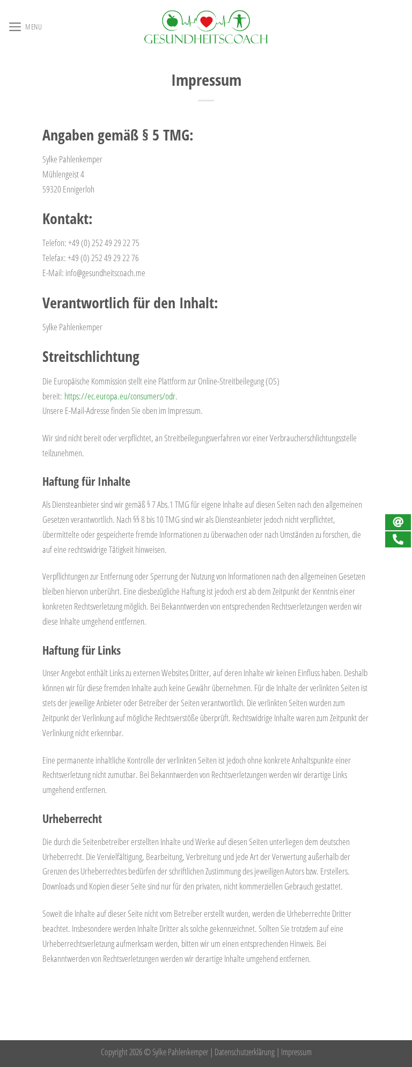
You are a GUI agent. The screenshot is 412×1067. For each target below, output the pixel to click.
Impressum (296, 1052)
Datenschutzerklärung (245, 1052)
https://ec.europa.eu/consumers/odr (119, 395)
